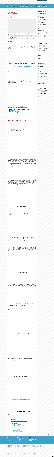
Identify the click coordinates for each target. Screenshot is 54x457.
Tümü (8, 8)
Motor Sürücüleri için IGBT (25, 399)
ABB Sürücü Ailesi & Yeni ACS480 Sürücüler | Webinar (45, 49)
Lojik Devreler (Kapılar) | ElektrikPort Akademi (17, 431)
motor (24, 159)
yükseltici (26, 123)
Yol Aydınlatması (25, 444)
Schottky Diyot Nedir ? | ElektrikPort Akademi (17, 428)
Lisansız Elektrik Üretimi (17, 446)
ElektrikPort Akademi (31, 38)
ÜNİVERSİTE (26, 6)
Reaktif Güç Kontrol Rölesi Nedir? (43, 24)
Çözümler (30, 438)
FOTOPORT (40, 33)
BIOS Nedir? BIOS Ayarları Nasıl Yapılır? (43, 79)
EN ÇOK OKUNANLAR (41, 66)
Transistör (16, 38)
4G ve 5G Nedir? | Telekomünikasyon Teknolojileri (18, 424)
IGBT (8, 38)
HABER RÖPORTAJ (9, 6)
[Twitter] (43, 2)
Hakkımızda (10, 438)
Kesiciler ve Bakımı (33, 450)
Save (29, 411)
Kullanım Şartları (31, 440)
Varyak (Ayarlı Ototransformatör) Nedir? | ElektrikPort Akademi (19, 429)
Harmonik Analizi (41, 450)
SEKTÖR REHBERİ (22, 6)
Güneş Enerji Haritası (17, 445)
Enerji (39, 59)
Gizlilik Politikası (31, 441)
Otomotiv (40, 58)
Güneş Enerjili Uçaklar (17, 444)
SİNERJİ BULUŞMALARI (44, 6)
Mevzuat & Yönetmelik (37, 8)
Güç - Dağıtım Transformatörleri (26, 453)
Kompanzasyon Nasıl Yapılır (26, 445)
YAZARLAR (31, 6)
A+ (35, 37)
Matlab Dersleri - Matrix (9, 450)
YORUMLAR (10, 414)
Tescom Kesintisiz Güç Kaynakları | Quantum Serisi (18, 426)
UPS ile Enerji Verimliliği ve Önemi (16, 430)
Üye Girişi (45, 0)
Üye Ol (41, 0)
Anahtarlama (23, 38)
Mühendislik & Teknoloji (24, 8)
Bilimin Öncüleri (30, 8)
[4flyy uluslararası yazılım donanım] (52, 456)
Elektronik (27, 38)
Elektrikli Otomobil (13, 110)
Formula (28, 80)
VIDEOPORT (40, 43)
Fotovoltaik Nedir (33, 447)
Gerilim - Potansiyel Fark (42, 444)
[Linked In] (45, 2)
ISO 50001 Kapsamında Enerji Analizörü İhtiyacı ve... (43, 19)
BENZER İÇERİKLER (41, 83)
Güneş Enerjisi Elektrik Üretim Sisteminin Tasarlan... (43, 69)
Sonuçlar (42, 63)
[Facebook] (42, 2)
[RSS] (46, 2)
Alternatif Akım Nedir (33, 453)
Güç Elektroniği (12, 38)
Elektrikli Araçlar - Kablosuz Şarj (34, 446)
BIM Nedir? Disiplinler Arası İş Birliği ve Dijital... (43, 22)
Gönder (39, 63)
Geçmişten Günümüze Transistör (26, 66)
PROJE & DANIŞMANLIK (37, 6)
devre (32, 123)
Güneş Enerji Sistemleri (9, 447)
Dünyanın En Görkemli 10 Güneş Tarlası (39, 37)
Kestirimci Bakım (41, 453)
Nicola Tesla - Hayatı (9, 446)
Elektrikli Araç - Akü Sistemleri (34, 445)
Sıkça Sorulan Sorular (21, 438)
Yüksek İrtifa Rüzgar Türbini (18, 453)
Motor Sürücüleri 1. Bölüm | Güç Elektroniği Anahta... (43, 91)
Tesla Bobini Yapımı (9, 444)
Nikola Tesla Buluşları (9, 445)
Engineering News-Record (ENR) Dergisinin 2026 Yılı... (43, 13)
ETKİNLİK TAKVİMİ (41, 28)
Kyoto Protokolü (16, 450)
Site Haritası (20, 439)
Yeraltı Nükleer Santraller (26, 447)
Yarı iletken (19, 38)
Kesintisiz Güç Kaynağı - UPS (42, 446)
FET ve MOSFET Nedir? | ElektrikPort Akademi (43, 93)
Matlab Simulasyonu (9, 453)
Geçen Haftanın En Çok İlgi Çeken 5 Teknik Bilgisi (43, 96)
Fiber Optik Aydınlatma (33, 444)
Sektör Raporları (43, 8)
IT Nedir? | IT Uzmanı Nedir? (43, 76)
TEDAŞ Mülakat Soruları (42, 447)
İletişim (9, 440)
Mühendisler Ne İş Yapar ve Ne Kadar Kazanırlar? (43, 74)
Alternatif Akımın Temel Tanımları (43, 71)
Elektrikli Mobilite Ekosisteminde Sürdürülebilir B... (42, 17)
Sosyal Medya (20, 440)
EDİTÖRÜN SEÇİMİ (41, 11)
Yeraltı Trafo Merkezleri (17, 447)
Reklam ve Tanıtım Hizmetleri (32, 439)
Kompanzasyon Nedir (25, 446)
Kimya (39, 60)
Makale (18, 8)
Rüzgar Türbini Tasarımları (26, 450)
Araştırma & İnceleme (13, 8)
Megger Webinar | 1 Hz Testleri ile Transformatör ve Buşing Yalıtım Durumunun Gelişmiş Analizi (40, 51)
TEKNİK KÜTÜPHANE (15, 6)
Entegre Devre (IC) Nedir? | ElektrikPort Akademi (18, 425)
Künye (9, 439)
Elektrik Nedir (40, 445)
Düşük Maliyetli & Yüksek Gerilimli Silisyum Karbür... (43, 88)
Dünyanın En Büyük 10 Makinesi (44, 37)
